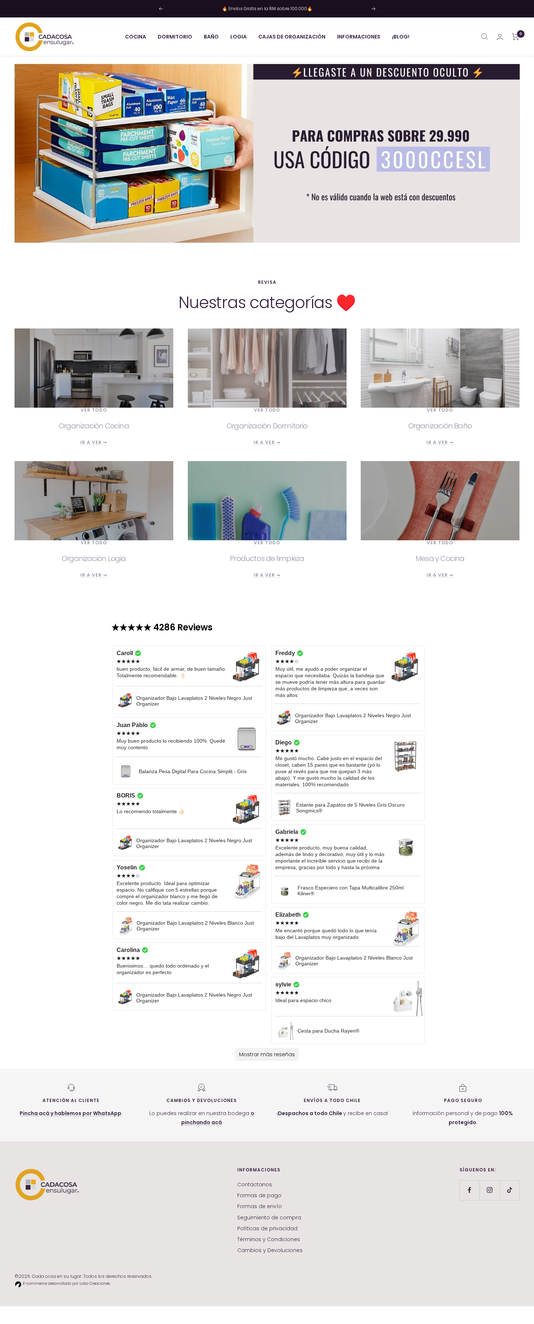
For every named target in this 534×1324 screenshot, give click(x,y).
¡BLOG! (400, 36)
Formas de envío (259, 1206)
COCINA (135, 36)
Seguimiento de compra (269, 1217)
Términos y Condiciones (268, 1239)
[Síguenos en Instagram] (489, 1190)
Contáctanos (254, 1184)
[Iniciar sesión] (500, 37)
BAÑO (211, 36)
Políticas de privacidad (267, 1228)
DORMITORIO (175, 36)
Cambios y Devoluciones (270, 1250)
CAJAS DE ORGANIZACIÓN (291, 36)
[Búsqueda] (484, 36)
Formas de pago (259, 1195)
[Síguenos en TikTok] (509, 1190)
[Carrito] (515, 36)
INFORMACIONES (358, 36)
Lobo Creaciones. (95, 1283)
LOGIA (238, 36)
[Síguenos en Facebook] (470, 1190)
